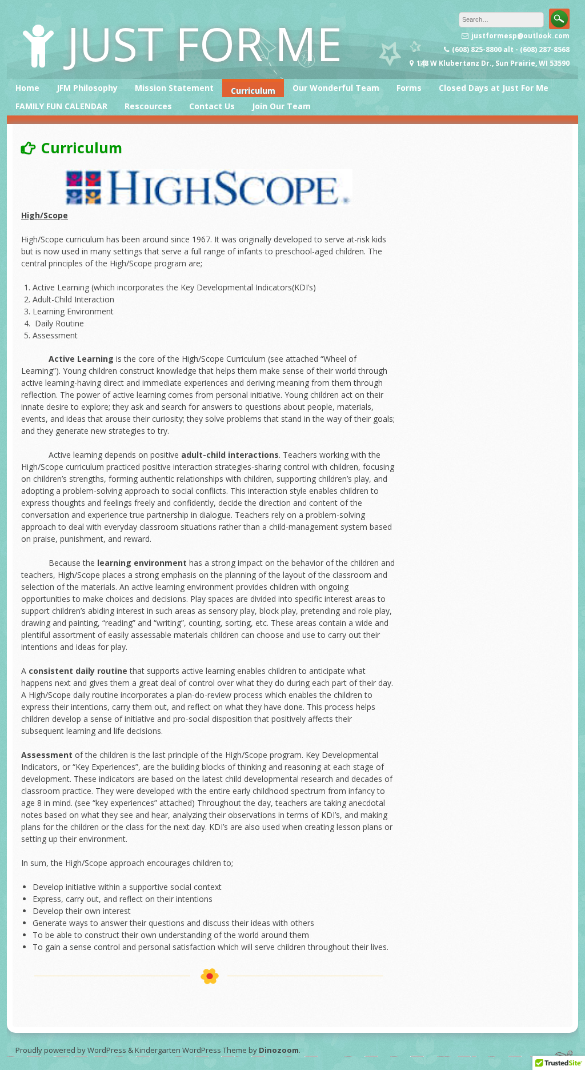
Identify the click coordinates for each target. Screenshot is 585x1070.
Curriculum (253, 90)
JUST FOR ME (204, 43)
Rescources (148, 106)
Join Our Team (281, 106)
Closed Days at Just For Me (493, 87)
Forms (409, 87)
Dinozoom (279, 1050)
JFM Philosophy (87, 87)
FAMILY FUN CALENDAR (61, 106)
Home (27, 87)
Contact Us (212, 106)
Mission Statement (174, 87)
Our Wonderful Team (335, 87)
